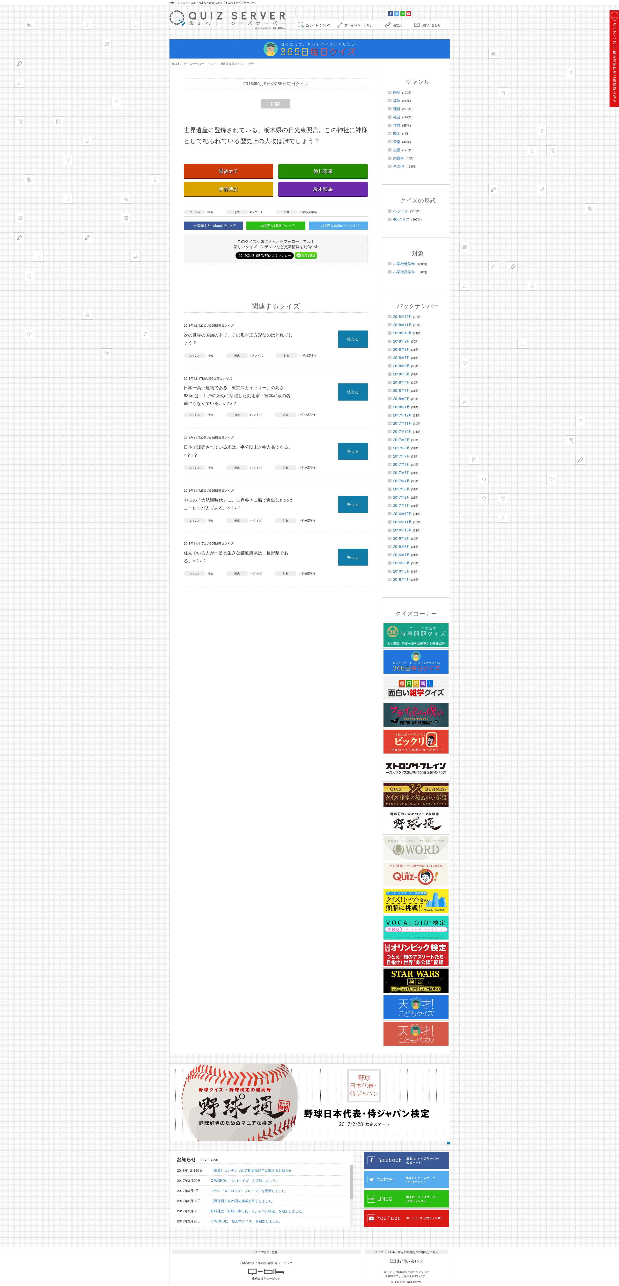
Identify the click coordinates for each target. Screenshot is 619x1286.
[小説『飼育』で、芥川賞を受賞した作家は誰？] (126, 218)
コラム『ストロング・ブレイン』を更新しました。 (249, 1190)
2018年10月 (402, 332)
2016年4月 (401, 579)
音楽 (396, 141)
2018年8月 (401, 349)
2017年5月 (401, 472)
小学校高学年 (308, 212)
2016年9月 (401, 538)
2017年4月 (401, 480)
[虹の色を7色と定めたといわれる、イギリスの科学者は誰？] (116, 102)
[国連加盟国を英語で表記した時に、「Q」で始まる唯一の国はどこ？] (29, 276)
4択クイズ (256, 212)
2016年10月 (402, 529)
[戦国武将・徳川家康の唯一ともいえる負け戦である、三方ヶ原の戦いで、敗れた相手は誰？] (29, 179)
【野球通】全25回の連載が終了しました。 (243, 1200)
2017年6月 (401, 464)
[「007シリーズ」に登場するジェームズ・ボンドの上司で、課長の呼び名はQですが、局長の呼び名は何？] (135, 25)
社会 (210, 212)
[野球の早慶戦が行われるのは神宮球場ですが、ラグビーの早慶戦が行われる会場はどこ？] (29, 25)
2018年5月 (401, 373)
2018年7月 (401, 357)
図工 (396, 133)
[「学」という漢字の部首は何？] (68, 160)
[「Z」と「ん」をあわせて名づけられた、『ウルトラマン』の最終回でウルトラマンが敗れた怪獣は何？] (155, 179)
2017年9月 (401, 439)
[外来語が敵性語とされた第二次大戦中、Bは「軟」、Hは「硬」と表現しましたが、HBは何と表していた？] (19, 63)
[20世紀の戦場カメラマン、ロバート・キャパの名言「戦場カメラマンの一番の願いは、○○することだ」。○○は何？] (126, 199)
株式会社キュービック (266, 1278)
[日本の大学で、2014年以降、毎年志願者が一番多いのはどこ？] (106, 353)
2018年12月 (402, 316)
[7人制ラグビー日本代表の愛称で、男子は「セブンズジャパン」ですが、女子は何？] (39, 257)
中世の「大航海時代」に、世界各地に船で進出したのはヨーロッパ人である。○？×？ (238, 503)
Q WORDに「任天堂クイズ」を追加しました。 (246, 1221)
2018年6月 (401, 365)
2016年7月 (401, 554)
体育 (396, 125)
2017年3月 (401, 488)
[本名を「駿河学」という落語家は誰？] (29, 334)
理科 (396, 108)
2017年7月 (401, 456)
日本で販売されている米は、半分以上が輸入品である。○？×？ (238, 451)
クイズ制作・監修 (266, 1252)
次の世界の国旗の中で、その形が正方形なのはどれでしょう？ (238, 338)
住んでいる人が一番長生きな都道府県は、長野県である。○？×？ (236, 556)
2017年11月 (402, 423)
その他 (398, 166)
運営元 (397, 25)
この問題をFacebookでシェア (213, 225)
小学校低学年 (404, 263)
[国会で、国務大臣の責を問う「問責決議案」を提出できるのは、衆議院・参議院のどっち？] (58, 121)
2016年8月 (401, 546)
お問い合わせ (431, 25)
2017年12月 (402, 414)
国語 (396, 92)
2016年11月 (402, 521)
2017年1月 (401, 505)
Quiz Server (414, 1282)
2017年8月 (401, 447)
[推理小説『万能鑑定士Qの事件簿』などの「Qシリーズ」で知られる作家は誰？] (87, 141)
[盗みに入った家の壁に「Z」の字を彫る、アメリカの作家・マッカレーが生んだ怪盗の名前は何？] (145, 334)
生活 (396, 149)
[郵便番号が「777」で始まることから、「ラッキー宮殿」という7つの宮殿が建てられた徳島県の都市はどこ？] (87, 25)
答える (353, 339)
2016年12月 (402, 513)
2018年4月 (401, 382)
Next (445, 1102)
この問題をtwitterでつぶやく (338, 225)
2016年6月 (401, 562)
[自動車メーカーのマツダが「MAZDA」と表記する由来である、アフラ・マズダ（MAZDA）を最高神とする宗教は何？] (19, 83)
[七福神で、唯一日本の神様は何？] (68, 199)
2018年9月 (401, 341)
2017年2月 (401, 497)
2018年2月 (401, 398)
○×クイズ (256, 414)
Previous (174, 1102)
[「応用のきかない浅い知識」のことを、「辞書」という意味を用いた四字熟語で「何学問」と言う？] (19, 121)
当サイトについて (318, 25)
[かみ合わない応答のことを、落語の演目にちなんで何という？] (19, 218)
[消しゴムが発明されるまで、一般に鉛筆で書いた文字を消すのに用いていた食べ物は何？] (19, 237)
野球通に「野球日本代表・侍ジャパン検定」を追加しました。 (258, 1210)
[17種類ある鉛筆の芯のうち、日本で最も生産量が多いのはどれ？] (87, 237)
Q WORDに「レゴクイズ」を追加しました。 (245, 1180)
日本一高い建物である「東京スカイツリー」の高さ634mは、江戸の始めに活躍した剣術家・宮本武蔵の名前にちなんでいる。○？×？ (237, 395)
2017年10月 (402, 431)
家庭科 (398, 157)
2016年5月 (401, 571)
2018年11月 (402, 324)
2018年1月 (401, 406)
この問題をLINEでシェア (276, 225)
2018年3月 (401, 390)
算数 (396, 100)
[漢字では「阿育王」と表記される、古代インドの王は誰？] (87, 315)
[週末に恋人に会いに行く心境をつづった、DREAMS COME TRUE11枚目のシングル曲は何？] (106, 44)
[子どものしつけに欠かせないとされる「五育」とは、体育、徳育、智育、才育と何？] (135, 257)
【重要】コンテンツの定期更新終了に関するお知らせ (251, 1170)
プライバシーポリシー (360, 25)
